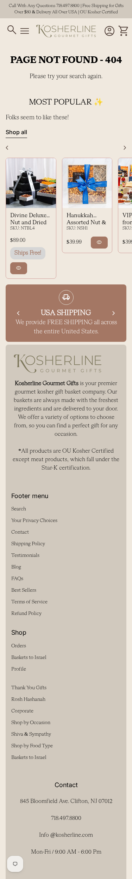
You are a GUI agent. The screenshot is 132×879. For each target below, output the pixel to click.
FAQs (17, 578)
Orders (18, 645)
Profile (18, 669)
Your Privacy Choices (34, 520)
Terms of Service (29, 601)
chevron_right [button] (125, 148)
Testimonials (25, 555)
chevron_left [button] (7, 148)
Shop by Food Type (32, 745)
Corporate (22, 711)
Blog (16, 567)
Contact (20, 532)
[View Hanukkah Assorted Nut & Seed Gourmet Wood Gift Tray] (87, 183)
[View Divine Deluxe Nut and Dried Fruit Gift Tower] (31, 183)
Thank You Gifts (28, 687)
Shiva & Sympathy (31, 734)
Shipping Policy (28, 543)
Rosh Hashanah (28, 699)
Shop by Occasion (30, 722)
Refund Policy (26, 613)
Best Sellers (23, 590)
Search (18, 509)
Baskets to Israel (28, 657)
